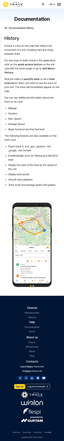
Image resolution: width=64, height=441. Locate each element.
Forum (32, 331)
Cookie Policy (38, 432)
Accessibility (47, 432)
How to (32, 342)
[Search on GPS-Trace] (43, 4)
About (32, 351)
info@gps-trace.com (32, 371)
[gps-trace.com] (12, 4)
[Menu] (59, 4)
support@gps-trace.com (32, 366)
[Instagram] (38, 378)
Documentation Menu (21, 27)
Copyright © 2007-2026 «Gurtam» (32, 437)
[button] (56, 242)
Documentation (32, 327)
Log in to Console (36, 386)
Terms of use (16, 432)
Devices (32, 317)
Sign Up (20, 386)
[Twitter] (26, 378)
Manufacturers (32, 312)
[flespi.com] (32, 411)
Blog (32, 355)
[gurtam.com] (32, 402)
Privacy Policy (27, 432)
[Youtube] (44, 378)
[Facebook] (20, 378)
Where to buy (32, 346)
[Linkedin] (32, 378)
